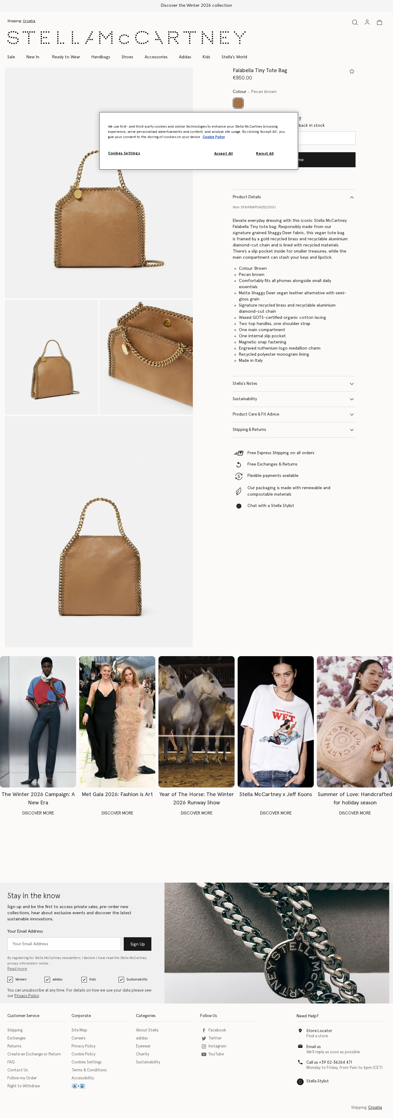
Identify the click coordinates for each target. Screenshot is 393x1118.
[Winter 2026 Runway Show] (196, 721)
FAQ (11, 1062)
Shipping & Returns (249, 430)
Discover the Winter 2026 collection (196, 5)
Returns (14, 1046)
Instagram (217, 1046)
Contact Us (17, 1070)
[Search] (355, 22)
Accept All (223, 153)
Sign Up (137, 944)
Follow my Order (22, 1078)
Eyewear (143, 1046)
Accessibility (83, 1078)
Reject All (265, 153)
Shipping (14, 1030)
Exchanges (16, 1038)
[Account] (367, 22)
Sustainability (245, 399)
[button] (99, 183)
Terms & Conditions (89, 1070)
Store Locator (319, 1031)
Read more (17, 969)
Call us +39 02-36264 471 (329, 1063)
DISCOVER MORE (38, 813)
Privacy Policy (26, 996)
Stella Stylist (317, 1081)
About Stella (147, 1030)
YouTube (216, 1054)
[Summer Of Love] (355, 721)
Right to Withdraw (23, 1086)
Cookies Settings (87, 1062)
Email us (313, 1047)
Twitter (215, 1038)
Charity (142, 1054)
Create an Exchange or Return (34, 1054)
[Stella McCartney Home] (126, 37)
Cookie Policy (83, 1054)
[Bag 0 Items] (379, 22)
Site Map (79, 1030)
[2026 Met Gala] (117, 721)
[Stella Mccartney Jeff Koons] (276, 721)
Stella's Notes (245, 384)
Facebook (217, 1030)
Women (21, 979)
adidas (57, 979)
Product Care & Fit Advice (256, 414)
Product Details (247, 197)
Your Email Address (25, 931)
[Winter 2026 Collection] (38, 721)
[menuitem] (33, 57)
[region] (198, 141)
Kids (92, 979)
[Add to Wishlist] (352, 71)
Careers (79, 1038)
